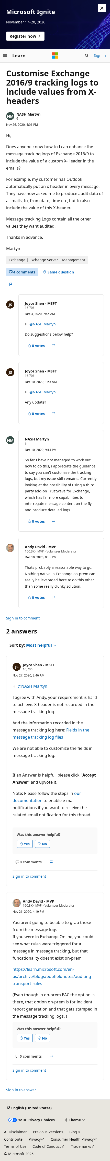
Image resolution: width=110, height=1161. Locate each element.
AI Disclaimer (15, 1131)
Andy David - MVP (40, 546)
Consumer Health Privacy (72, 1139)
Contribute (13, 1139)
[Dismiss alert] (102, 8)
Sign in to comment (23, 618)
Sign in (100, 55)
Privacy (35, 1139)
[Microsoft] (55, 55)
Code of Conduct (46, 1146)
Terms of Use (15, 1146)
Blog (73, 1131)
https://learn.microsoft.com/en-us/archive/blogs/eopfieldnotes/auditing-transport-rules (52, 976)
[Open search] (87, 55)
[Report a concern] (10, 284)
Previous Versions (48, 1131)
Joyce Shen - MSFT (41, 303)
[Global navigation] (5, 55)
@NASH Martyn (42, 324)
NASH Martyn (28, 114)
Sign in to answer (21, 1089)
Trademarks (81, 1146)
